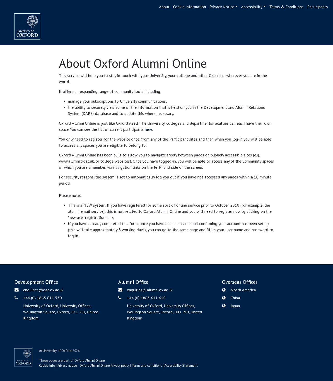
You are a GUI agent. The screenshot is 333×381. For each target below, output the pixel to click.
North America (243, 289)
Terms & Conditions (286, 6)
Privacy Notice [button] (222, 6)
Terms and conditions (147, 365)
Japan (235, 305)
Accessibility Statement (181, 365)
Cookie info (47, 365)
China (235, 297)
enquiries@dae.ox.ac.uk (43, 289)
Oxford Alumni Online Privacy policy (104, 365)
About (164, 6)
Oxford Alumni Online (90, 360)
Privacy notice (67, 365)
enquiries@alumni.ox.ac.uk (149, 289)
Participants (317, 6)
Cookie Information (189, 6)
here (148, 129)
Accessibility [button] (251, 6)
